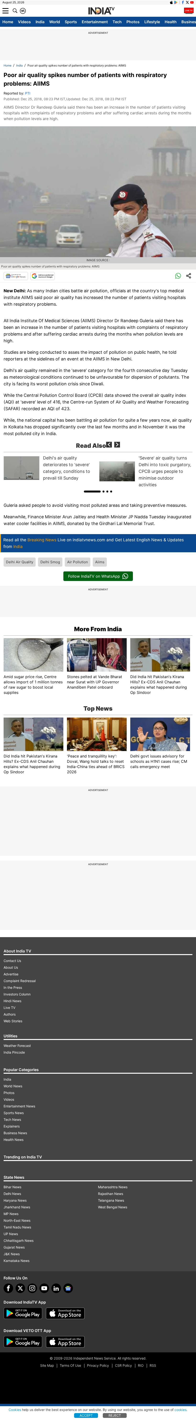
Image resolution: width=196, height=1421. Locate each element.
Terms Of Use (70, 1365)
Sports (71, 21)
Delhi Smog (50, 562)
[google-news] (68, 1288)
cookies (180, 1410)
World (54, 21)
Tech (117, 21)
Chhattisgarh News (18, 1241)
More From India (98, 629)
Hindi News (12, 1001)
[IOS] (171, 2)
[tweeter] (20, 1288)
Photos (133, 21)
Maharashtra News (112, 1187)
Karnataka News (16, 1261)
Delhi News (12, 1194)
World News (13, 1086)
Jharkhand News (17, 1207)
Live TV (9, 1008)
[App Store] (65, 1313)
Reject (115, 1415)
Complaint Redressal (20, 981)
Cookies (15, 1410)
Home (7, 21)
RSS (153, 1365)
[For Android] (23, 1342)
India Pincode (14, 1052)
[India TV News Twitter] (187, 2)
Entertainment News (19, 1106)
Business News (15, 1133)
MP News (11, 1214)
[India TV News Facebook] (183, 2)
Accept (86, 1415)
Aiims (99, 562)
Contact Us (12, 961)
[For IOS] (65, 1342)
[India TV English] (101, 11)
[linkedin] (56, 1288)
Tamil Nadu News (17, 1227)
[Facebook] (8, 1288)
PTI (27, 93)
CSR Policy (123, 1365)
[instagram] (32, 1288)
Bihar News (12, 1187)
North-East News (17, 1220)
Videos (24, 21)
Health (171, 21)
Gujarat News (14, 1247)
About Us (11, 967)
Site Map (47, 1365)
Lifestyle (152, 21)
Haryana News (15, 1200)
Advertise (11, 974)
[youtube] (44, 1288)
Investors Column (17, 994)
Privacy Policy (98, 1365)
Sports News (14, 1113)
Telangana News (111, 1200)
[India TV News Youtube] (192, 2)
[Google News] (16, 276)
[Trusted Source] (42, 276)
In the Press (13, 987)
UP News (11, 1234)
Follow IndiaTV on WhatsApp (94, 576)
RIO (141, 1365)
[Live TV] (189, 11)
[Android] (176, 2)
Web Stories (13, 1021)
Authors (10, 1014)
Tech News (12, 1119)
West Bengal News (112, 1207)
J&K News (12, 1254)
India (40, 21)
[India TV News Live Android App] (23, 1313)
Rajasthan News (110, 1194)
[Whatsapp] (178, 276)
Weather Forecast (17, 1046)
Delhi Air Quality (19, 562)
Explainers (12, 1126)
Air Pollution (77, 562)
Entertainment (95, 21)
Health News (13, 1140)
